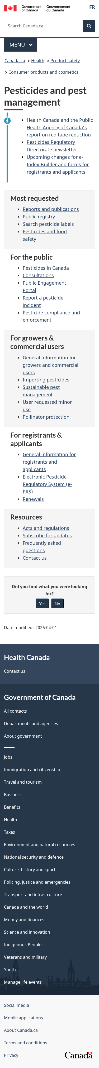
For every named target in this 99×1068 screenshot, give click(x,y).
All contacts (15, 711)
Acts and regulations (46, 528)
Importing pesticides (46, 379)
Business (13, 794)
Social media (16, 1005)
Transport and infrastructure (33, 894)
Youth (10, 970)
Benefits (12, 807)
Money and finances (24, 919)
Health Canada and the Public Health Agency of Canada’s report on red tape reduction (60, 127)
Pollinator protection (46, 417)
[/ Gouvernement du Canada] (37, 8)
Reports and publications (51, 209)
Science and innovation (27, 932)
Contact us (35, 558)
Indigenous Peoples (24, 945)
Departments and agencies (31, 723)
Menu (18, 44)
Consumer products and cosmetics (43, 72)
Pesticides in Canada (46, 268)
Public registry (39, 216)
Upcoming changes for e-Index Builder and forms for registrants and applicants (58, 164)
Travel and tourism (23, 782)
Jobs (8, 757)
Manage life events (23, 982)
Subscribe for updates (47, 535)
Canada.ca (14, 61)
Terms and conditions (25, 1043)
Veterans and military (25, 957)
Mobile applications (23, 1018)
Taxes (9, 832)
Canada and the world (26, 907)
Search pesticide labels (48, 224)
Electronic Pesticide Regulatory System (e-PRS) (47, 484)
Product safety (65, 61)
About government (23, 736)
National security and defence (34, 857)
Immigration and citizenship (32, 769)
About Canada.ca (21, 1030)
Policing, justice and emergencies (37, 882)
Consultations (38, 275)
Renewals (33, 499)
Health (37, 61)
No (57, 603)
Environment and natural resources (39, 844)
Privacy (11, 1055)
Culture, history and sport (29, 869)
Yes (42, 603)
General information (50, 365)
